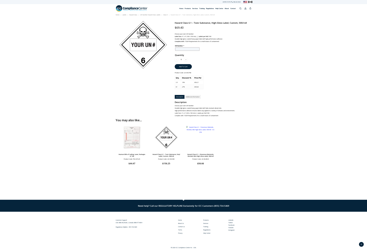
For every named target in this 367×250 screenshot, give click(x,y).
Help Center (206, 233)
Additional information (193, 97)
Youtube (230, 227)
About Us (181, 223)
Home (180, 220)
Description (179, 97)
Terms (180, 230)
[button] (127, 165)
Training (205, 227)
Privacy (180, 233)
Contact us (181, 227)
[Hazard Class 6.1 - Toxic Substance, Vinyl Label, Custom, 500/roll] (166, 137)
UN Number (179, 46)
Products (206, 220)
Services (205, 223)
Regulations (206, 230)
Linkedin (230, 220)
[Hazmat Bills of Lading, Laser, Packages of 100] (132, 137)
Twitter (230, 222)
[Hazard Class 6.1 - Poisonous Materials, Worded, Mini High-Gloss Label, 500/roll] (200, 137)
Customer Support (121, 220)
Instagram (231, 230)
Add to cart (183, 67)
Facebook (231, 225)
